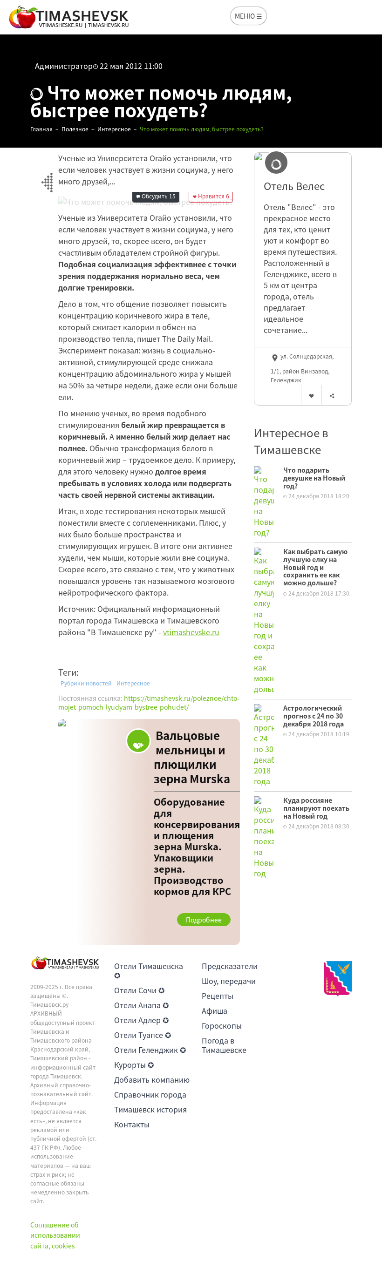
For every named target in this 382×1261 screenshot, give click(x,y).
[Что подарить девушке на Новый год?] (264, 500)
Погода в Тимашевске (224, 1045)
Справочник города (150, 1094)
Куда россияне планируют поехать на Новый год (316, 807)
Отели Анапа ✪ (141, 1005)
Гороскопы (222, 1025)
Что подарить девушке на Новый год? (314, 477)
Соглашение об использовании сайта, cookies (55, 1235)
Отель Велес (294, 186)
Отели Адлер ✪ (141, 1019)
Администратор (64, 65)
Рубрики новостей (86, 683)
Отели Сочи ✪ (139, 990)
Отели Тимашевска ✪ (148, 970)
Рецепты (217, 995)
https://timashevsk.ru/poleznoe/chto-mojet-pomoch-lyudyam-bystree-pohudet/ (148, 702)
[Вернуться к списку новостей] (46, 177)
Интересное (133, 683)
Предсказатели (230, 965)
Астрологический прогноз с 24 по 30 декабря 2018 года (313, 715)
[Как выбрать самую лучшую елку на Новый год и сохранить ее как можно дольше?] (264, 619)
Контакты (132, 1124)
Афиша (214, 1010)
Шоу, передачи (229, 980)
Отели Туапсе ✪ (142, 1034)
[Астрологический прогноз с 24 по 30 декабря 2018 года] (264, 744)
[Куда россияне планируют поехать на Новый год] (264, 836)
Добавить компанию (152, 1079)
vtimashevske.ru (191, 631)
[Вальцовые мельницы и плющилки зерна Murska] (149, 832)
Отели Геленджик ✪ (150, 1049)
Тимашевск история (150, 1109)
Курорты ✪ (134, 1064)
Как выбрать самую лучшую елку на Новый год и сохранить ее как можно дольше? (315, 567)
